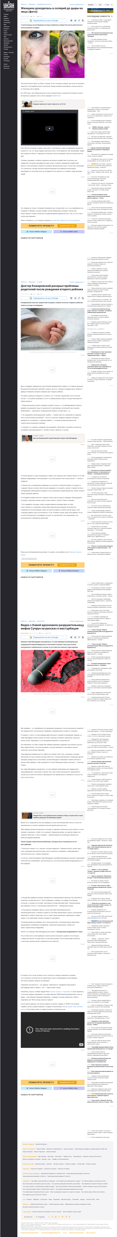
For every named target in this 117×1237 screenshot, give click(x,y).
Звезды (82, 1199)
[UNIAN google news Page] (59, 1216)
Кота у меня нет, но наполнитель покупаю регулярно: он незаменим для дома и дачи (98, 28)
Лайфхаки (26, 1181)
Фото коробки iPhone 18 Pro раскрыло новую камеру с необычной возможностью (98, 953)
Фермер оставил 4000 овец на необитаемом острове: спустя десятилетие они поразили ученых (100, 768)
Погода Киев (81, 1164)
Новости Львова (51, 1151)
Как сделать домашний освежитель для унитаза (66, 1183)
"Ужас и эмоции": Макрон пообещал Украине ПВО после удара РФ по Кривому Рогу (100, 631)
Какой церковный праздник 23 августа (34, 1176)
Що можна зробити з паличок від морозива (68, 1186)
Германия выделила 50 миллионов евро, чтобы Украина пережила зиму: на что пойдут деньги (99, 847)
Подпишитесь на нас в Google (45, 21)
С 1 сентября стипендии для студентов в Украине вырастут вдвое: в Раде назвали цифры (99, 618)
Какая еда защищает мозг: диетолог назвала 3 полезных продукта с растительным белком (100, 264)
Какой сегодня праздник (31, 1173)
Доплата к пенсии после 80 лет (92, 1156)
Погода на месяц (91, 1164)
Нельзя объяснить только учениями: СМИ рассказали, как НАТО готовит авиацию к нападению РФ (100, 289)
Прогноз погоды (28, 1164)
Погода (6, 49)
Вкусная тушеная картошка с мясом (33, 1207)
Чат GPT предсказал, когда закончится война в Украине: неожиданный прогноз (100, 494)
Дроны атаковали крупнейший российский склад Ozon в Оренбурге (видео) (98, 149)
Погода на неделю (70, 1164)
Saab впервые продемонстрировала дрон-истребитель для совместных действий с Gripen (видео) (100, 1084)
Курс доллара (42, 1156)
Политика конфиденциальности (50, 1232)
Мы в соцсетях (90, 1232)
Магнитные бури (40, 1164)
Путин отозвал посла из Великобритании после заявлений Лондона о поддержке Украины (99, 47)
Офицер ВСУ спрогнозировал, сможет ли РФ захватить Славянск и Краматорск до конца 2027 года (98, 740)
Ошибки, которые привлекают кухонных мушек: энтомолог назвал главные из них (98, 1077)
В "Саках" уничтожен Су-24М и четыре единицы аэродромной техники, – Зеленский (100, 887)
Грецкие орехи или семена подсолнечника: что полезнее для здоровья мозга (100, 452)
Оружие (6, 39)
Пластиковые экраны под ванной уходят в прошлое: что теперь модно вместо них (99, 189)
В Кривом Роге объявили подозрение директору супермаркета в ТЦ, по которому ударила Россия (99, 366)
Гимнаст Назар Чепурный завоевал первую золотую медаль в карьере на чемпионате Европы (99, 340)
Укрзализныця (77, 1156)
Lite (24, 1199)
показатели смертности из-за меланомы (66, 220)
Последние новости (98, 16)
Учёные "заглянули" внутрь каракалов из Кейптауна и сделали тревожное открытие (97, 270)
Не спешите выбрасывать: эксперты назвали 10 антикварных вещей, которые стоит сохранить (100, 214)
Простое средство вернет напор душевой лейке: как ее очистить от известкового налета (99, 1042)
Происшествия (8, 41)
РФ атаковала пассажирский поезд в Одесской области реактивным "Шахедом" (100, 34)
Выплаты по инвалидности (54, 1149)
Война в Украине (28, 1144)
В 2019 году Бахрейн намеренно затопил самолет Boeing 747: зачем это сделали (98, 658)
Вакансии (6, 66)
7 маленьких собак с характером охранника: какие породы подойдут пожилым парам (99, 21)
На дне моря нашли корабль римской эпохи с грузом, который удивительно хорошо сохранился (97, 276)
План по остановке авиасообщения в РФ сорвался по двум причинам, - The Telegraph (100, 547)
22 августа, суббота (95, 329)
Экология (6, 26)
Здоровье (6, 43)
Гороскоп (26, 1169)
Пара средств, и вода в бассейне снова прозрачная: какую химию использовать (99, 934)
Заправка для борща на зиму (39, 1204)
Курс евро (51, 1156)
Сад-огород (27, 1212)
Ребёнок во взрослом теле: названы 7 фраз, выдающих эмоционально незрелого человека (100, 283)
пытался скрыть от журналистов (61, 991)
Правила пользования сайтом (30, 1232)
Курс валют (58, 1156)
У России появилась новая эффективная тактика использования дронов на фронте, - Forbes (98, 196)
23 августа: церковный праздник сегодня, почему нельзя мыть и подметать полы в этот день (100, 220)
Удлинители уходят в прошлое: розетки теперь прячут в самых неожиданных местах (98, 927)
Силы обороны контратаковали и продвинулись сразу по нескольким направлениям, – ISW (99, 109)
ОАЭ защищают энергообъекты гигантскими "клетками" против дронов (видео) (99, 143)
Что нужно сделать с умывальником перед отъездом (38, 1186)
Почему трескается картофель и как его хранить (46, 1211)
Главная (6, 14)
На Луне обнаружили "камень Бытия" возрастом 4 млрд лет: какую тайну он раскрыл (100, 795)
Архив (5, 64)
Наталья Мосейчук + (41, 1144)
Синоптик (49, 1164)
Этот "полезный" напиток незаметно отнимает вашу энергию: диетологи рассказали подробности (100, 985)
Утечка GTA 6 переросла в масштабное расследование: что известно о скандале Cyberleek (100, 625)
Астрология (43, 1199)
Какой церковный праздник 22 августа (77, 1173)
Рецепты (29, 1199)
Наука (5, 32)
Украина (6, 18)
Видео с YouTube (9, 52)
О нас (64, 1232)
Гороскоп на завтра (63, 1168)
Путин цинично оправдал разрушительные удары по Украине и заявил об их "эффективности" (98, 534)
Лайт (5, 37)
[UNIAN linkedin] (55, 1216)
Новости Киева (40, 1149)
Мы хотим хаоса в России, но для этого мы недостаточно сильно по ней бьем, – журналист (100, 517)
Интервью (7, 56)
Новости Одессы (68, 1149)
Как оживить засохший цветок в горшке (68, 1181)
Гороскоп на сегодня (50, 1168)
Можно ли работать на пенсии (31, 1159)
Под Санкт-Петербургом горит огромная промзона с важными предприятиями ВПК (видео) (98, 178)
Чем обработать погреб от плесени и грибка (94, 1183)
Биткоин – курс (46, 1159)
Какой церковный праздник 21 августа (58, 1176)
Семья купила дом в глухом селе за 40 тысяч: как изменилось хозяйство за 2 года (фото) (100, 115)
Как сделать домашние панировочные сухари (69, 1189)
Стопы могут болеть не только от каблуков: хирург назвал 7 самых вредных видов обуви (100, 1132)
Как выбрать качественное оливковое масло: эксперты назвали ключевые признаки (98, 317)
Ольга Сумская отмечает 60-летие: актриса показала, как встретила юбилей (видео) (99, 1029)
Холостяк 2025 (90, 1199)
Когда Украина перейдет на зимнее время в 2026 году (91, 1149)
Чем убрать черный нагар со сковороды (43, 1181)
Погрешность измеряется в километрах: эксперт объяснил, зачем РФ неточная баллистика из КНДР (99, 483)
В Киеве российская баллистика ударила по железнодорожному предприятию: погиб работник (99, 1060)
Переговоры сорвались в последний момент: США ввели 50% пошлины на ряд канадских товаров (100, 801)
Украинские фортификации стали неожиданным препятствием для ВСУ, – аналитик (99, 674)
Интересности (8, 47)
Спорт (5, 30)
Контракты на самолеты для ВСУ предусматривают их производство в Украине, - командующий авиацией (99, 472)
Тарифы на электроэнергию (60, 1159)
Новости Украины (29, 1149)
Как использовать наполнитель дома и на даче (36, 1183)
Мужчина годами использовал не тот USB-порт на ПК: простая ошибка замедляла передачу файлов (100, 227)
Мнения (6, 58)
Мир (5, 24)
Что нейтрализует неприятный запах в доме (36, 1192)
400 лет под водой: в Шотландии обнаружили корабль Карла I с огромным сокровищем (99, 600)
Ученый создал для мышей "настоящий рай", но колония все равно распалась (99, 808)
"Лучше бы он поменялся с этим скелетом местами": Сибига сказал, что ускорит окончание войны (99, 905)
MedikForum (57, 96)
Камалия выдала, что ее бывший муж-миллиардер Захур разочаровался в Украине (99, 864)
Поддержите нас (100, 11)
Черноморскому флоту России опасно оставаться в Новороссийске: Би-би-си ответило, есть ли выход (99, 698)
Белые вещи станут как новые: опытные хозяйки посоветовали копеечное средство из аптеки (100, 612)
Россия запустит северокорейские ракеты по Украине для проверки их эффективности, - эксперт (99, 637)
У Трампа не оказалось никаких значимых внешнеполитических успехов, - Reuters (99, 334)
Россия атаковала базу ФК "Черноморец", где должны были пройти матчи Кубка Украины (99, 858)
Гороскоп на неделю (37, 1168)
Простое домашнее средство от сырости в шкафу (65, 1192)
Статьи (6, 54)
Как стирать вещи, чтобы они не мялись (93, 1192)
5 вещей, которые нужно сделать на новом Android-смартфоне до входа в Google (100, 373)
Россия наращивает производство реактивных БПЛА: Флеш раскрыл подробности (99, 459)
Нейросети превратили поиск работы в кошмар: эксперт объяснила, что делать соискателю (100, 379)
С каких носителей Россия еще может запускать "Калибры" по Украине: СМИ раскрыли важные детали (99, 310)
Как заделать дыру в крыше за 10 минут (35, 1194)
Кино (97, 1199)
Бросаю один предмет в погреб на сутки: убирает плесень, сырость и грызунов (99, 752)
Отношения (75, 1199)
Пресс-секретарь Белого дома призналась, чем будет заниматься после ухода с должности (99, 446)
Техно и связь (8, 34)
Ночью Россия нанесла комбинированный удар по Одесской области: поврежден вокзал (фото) (98, 1053)
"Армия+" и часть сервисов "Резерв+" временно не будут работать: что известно (99, 871)
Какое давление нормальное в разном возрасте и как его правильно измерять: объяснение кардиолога (98, 681)
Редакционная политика (76, 1232)
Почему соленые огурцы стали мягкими (95, 1186)
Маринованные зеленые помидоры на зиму (78, 1204)
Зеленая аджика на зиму (56, 1204)
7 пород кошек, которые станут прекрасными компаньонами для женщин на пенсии (99, 347)
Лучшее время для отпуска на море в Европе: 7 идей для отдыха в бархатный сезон (100, 1095)
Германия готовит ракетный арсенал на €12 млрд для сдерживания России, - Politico (99, 1022)
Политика (6, 20)
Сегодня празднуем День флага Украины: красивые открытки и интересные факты (100, 202)
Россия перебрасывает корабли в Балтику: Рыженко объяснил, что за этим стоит (99, 122)
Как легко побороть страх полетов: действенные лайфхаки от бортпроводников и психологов (100, 541)
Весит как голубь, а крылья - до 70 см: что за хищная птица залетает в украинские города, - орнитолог (99, 165)
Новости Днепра (28, 1151)
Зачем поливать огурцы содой (72, 1211)
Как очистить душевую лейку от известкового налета (38, 1189)
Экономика (7, 22)
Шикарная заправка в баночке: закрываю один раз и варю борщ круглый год (99, 946)
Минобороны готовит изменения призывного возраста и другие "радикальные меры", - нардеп (99, 353)
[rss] (69, 1216)
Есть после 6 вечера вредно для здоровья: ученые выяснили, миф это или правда (99, 893)
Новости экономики (30, 1156)
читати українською (77, 4)
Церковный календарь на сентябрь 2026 (53, 1173)
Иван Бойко (25, 633)
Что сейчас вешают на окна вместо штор (94, 1181)
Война (5, 16)
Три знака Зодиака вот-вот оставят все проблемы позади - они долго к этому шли (99, 840)
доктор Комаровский (29, 559)
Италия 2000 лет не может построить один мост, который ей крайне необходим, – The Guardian (99, 528)
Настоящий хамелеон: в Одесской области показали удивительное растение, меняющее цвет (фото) (99, 1011)
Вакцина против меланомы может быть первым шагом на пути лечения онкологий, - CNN (99, 323)
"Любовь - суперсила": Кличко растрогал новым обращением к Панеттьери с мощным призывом (98, 940)
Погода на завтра (58, 1164)
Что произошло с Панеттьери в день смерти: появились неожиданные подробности (100, 774)
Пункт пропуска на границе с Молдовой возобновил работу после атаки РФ (100, 1066)
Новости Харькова (39, 1151)
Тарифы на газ (67, 1156)
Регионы (6, 28)
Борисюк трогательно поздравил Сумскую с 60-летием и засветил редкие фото (99, 687)
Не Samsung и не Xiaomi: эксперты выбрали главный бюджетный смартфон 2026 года (99, 589)
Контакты (6, 68)
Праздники (56, 1199)
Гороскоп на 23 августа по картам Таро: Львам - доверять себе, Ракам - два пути (99, 172)
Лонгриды (7, 60)
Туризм (6, 45)
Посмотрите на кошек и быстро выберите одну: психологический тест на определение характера (99, 360)
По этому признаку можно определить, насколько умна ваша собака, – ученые (99, 41)
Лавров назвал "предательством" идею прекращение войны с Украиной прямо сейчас (99, 465)
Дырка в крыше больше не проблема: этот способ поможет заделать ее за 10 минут (99, 501)
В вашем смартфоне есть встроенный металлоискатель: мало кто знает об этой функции (99, 911)
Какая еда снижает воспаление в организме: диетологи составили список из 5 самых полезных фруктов (100, 1035)
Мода (50, 1199)
